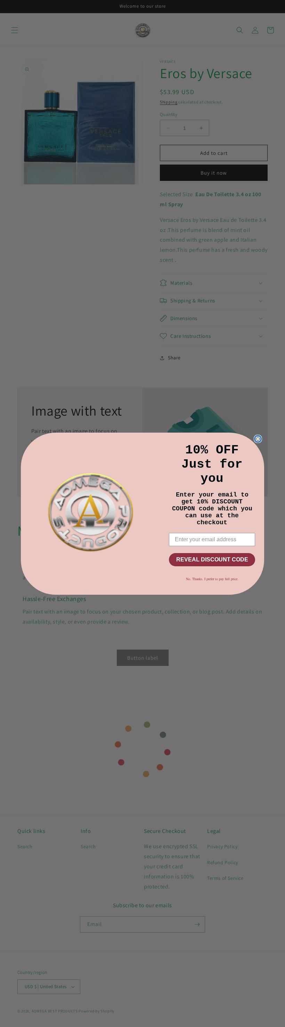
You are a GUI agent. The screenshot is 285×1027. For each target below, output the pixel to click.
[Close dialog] (257, 438)
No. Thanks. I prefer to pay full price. (212, 578)
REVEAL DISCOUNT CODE (212, 559)
